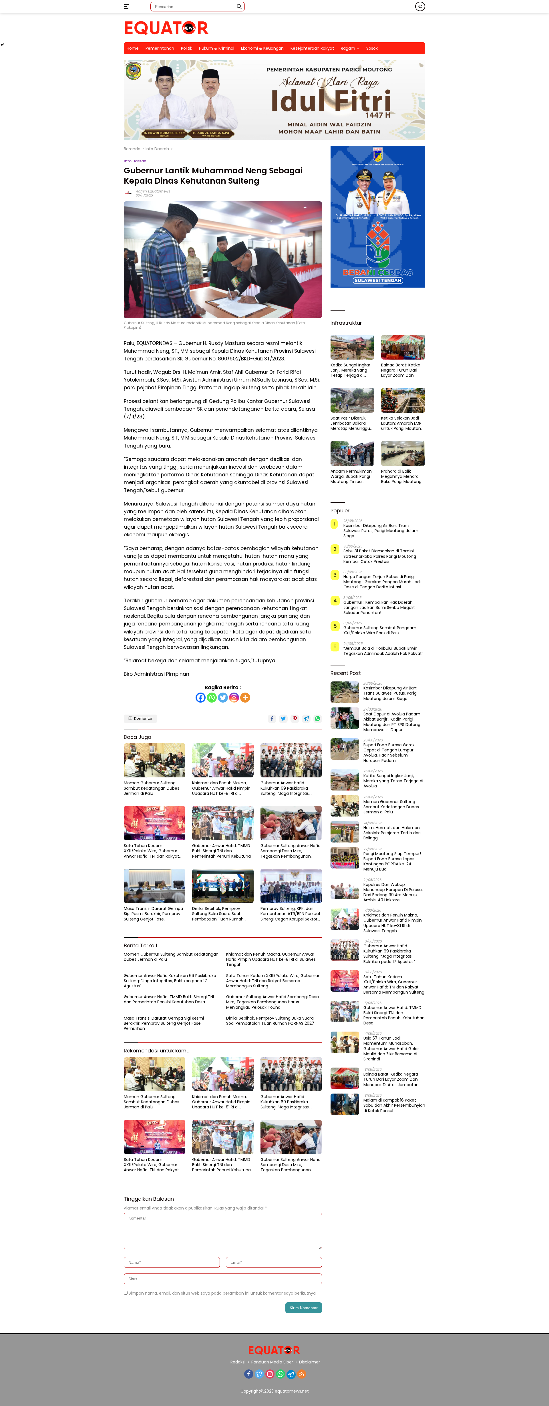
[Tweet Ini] (283, 719)
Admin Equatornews (153, 191)
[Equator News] (167, 27)
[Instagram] (234, 698)
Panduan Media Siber (272, 1362)
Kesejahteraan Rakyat (312, 48)
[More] (245, 698)
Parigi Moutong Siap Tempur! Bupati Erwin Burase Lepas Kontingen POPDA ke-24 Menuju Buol (392, 861)
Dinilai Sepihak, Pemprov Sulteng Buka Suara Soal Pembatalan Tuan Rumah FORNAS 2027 (218, 914)
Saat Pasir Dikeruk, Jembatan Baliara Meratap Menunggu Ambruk (350, 423)
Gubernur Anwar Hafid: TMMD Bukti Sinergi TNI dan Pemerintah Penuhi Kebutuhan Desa (222, 851)
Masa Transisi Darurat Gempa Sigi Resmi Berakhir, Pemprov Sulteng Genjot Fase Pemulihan (153, 914)
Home (133, 48)
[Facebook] (201, 698)
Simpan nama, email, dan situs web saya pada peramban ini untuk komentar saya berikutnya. (223, 1293)
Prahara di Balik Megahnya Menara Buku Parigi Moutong (401, 476)
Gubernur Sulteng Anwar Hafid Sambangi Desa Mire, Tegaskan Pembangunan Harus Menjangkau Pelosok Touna (290, 851)
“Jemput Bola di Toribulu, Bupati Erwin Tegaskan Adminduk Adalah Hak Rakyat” (383, 650)
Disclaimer (309, 1362)
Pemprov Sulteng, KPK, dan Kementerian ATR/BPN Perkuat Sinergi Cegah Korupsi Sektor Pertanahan (290, 914)
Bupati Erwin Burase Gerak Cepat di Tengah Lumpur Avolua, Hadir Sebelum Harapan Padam (389, 752)
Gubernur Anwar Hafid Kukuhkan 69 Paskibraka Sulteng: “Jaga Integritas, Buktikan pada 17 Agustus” (286, 788)
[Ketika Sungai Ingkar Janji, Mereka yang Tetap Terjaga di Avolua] (353, 347)
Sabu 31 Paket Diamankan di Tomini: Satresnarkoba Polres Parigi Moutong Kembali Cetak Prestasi (379, 556)
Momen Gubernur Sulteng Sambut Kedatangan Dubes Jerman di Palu (151, 788)
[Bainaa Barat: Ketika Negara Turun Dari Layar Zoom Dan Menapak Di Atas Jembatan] (403, 347)
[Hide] (2, 45)
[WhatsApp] (280, 1374)
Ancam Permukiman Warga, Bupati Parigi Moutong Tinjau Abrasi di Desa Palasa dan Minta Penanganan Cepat (351, 476)
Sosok (372, 48)
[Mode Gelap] (420, 6)
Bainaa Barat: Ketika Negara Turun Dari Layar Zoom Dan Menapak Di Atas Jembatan (400, 370)
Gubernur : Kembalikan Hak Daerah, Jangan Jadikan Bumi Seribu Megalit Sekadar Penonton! (379, 607)
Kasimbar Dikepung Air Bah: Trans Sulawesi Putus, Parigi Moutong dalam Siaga (380, 531)
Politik (186, 48)
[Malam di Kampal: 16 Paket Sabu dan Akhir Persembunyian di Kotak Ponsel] (345, 1104)
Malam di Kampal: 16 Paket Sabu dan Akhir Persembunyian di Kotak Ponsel (394, 1105)
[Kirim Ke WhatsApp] (317, 719)
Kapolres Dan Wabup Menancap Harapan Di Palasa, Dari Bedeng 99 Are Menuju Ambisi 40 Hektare (393, 892)
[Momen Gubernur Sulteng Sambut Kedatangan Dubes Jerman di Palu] (154, 760)
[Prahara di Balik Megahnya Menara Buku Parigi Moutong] (403, 453)
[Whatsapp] (212, 698)
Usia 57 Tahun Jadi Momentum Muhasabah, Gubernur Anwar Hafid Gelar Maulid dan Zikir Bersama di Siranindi (391, 1049)
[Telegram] (291, 1374)
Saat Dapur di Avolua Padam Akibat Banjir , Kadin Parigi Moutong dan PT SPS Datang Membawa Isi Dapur (391, 721)
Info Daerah (135, 161)
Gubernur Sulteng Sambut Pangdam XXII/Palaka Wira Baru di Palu (379, 630)
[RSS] (301, 1374)
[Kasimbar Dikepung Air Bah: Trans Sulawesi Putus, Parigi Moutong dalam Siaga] (345, 692)
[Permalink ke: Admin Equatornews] (128, 193)
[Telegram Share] (306, 719)
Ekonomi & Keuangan (262, 48)
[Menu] (128, 6)
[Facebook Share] (272, 719)
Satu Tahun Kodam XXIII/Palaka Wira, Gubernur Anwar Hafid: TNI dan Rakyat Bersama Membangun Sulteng (154, 851)
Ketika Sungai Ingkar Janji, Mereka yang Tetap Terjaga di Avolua (350, 370)
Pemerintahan (160, 48)
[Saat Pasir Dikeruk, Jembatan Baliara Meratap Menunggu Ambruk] (353, 400)
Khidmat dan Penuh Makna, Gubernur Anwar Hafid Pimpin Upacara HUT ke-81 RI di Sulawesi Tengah (221, 788)
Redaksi (237, 1362)
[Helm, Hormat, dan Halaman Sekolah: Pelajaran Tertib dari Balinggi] (345, 832)
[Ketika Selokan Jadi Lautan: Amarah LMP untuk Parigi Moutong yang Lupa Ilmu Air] (403, 400)
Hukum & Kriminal (216, 48)
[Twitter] (223, 698)
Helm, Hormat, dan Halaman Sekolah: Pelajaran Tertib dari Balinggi (392, 833)
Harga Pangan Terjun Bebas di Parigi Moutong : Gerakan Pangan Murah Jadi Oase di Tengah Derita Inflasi (382, 582)
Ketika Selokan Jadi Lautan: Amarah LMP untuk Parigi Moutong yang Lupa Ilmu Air (402, 423)
